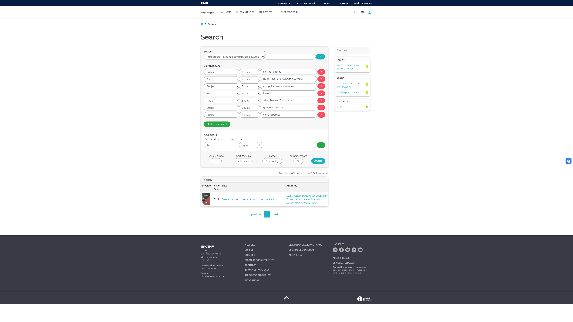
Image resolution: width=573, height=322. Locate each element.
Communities (247, 12)
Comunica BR (284, 3)
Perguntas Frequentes (258, 275)
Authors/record (298, 155)
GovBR (204, 3)
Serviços (250, 254)
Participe (327, 3)
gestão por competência (350, 92)
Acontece (250, 265)
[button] (362, 12)
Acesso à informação (306, 3)
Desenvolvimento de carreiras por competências (249, 199)
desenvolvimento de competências (348, 84)
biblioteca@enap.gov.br (212, 276)
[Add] (321, 145)
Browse (267, 12)
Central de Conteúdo (301, 249)
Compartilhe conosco (342, 267)
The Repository (289, 12)
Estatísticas (252, 280)
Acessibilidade (341, 257)
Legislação (343, 3)
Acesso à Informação (257, 270)
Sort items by (243, 155)
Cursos (249, 249)
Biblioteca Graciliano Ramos (305, 244)
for (265, 51)
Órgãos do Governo (363, 3)
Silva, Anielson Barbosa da (300, 195)
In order (272, 155)
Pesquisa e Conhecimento (259, 259)
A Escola (250, 244)
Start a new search (217, 124)
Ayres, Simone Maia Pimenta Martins (348, 66)
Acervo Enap (296, 254)
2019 (340, 107)
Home (228, 12)
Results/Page (216, 155)
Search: (208, 51)
